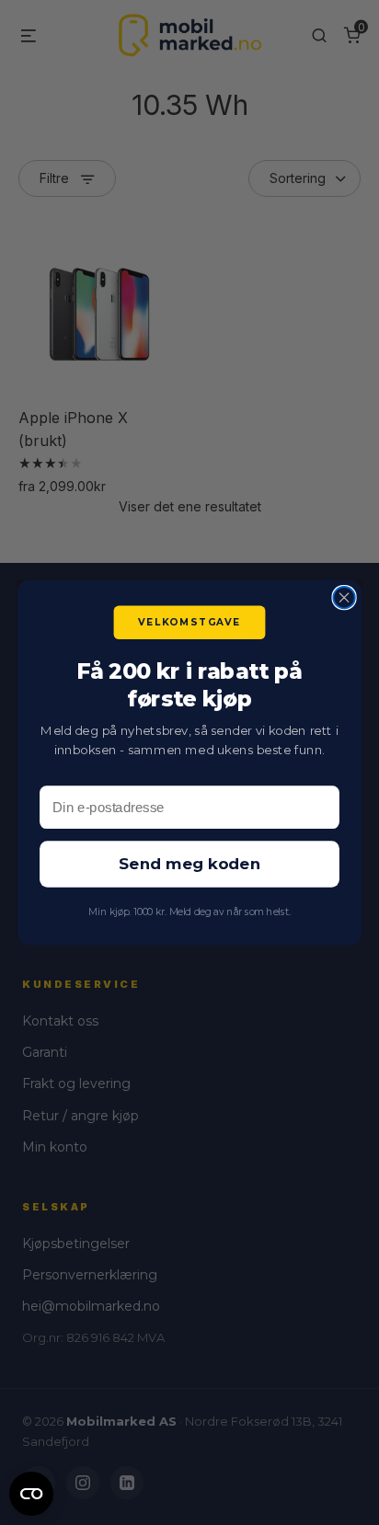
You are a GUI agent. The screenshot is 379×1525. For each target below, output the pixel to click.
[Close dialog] (343, 597)
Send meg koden (189, 865)
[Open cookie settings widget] (31, 1491)
